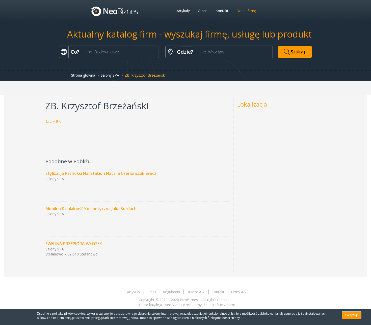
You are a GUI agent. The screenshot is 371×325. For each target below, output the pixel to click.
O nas (202, 10)
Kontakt (222, 10)
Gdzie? (185, 51)
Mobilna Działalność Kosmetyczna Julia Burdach (91, 208)
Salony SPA (110, 75)
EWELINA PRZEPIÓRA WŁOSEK (73, 243)
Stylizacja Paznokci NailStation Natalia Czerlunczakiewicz (100, 173)
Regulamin (171, 291)
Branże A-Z (196, 291)
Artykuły (183, 10)
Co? (75, 51)
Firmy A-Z (239, 291)
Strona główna (83, 75)
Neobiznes (115, 10)
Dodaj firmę (246, 10)
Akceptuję (351, 315)
